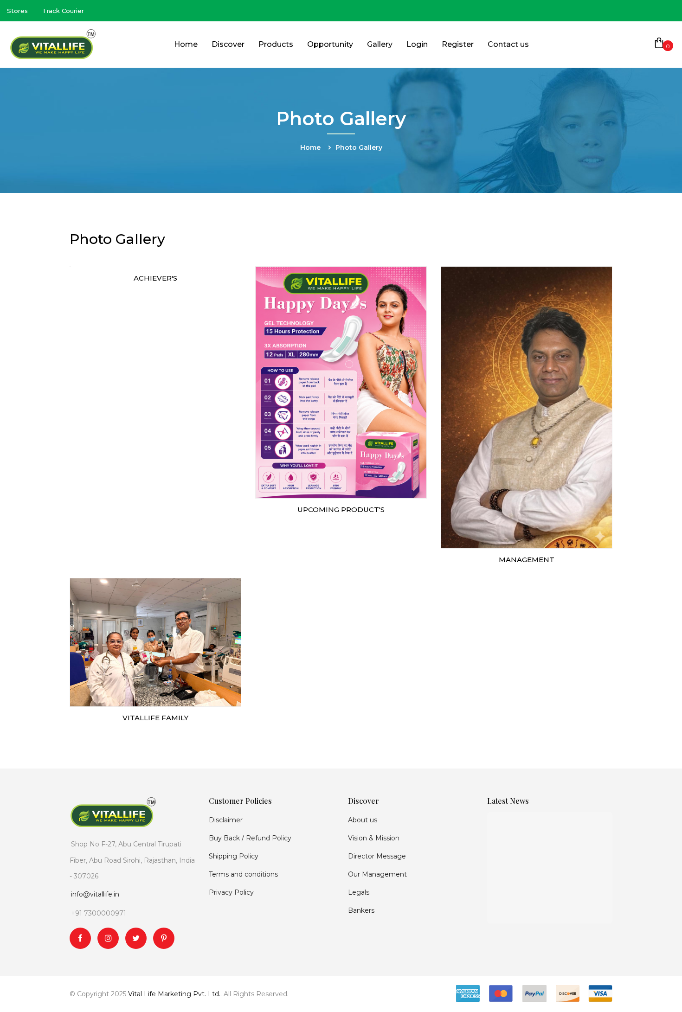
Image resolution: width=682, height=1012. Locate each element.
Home (186, 44)
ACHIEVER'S (155, 278)
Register (458, 44)
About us (362, 820)
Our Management (377, 874)
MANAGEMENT (526, 559)
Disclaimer (226, 820)
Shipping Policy (233, 856)
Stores (17, 10)
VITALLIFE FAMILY (155, 717)
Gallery (379, 44)
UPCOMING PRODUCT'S (341, 509)
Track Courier (63, 10)
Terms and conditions (243, 874)
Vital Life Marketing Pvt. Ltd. (174, 994)
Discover (228, 44)
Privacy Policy (231, 892)
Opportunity (330, 44)
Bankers (361, 910)
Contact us (508, 44)
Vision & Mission (373, 838)
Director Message (377, 856)
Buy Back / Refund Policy (250, 838)
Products (275, 44)
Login (417, 44)
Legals (358, 892)
